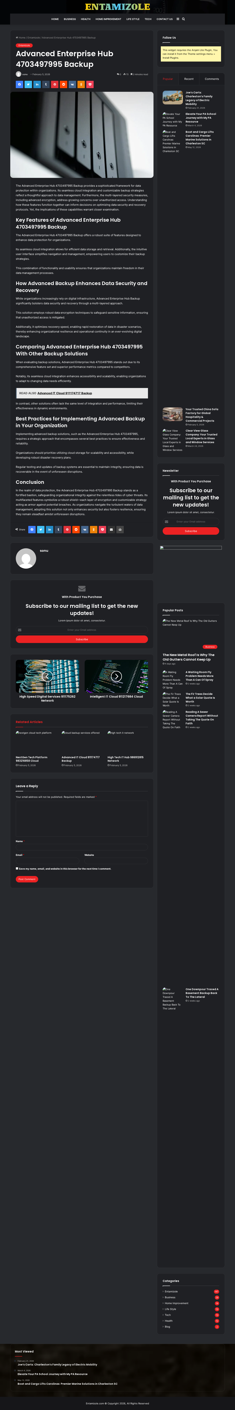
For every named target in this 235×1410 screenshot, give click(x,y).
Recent (189, 79)
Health (86, 19)
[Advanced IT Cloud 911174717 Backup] (82, 742)
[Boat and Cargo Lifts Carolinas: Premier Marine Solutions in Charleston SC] (173, 267)
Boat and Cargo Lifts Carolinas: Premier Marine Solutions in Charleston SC (200, 137)
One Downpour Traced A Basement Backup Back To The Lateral (202, 993)
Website (89, 854)
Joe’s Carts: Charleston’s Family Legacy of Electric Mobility (199, 98)
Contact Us (165, 19)
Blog (167, 1326)
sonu (25, 74)
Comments (212, 79)
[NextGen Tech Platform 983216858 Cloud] (36, 742)
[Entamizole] (117, 7)
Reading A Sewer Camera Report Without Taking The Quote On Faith (202, 717)
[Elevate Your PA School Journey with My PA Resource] (173, 119)
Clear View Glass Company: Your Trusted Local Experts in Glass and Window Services (201, 436)
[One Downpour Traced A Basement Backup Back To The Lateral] (173, 1124)
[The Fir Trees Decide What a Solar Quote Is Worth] (173, 699)
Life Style (133, 19)
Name (20, 841)
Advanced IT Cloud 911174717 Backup (81, 759)
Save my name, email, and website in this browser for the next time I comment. (65, 868)
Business (70, 19)
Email (20, 854)
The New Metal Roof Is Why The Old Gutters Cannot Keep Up (188, 657)
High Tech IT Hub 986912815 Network (126, 759)
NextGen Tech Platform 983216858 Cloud (31, 759)
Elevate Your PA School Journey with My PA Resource (201, 117)
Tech (148, 19)
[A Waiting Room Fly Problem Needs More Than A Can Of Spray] (173, 680)
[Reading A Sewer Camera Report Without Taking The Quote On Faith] (173, 847)
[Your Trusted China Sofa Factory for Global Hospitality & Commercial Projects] (173, 414)
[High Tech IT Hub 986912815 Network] (128, 742)
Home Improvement (108, 19)
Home (55, 19)
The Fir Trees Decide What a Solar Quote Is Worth (200, 697)
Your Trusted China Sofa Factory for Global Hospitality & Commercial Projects (202, 415)
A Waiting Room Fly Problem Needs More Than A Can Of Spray (200, 676)
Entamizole (34, 37)
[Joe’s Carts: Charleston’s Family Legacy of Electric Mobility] (173, 97)
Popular (168, 79)
